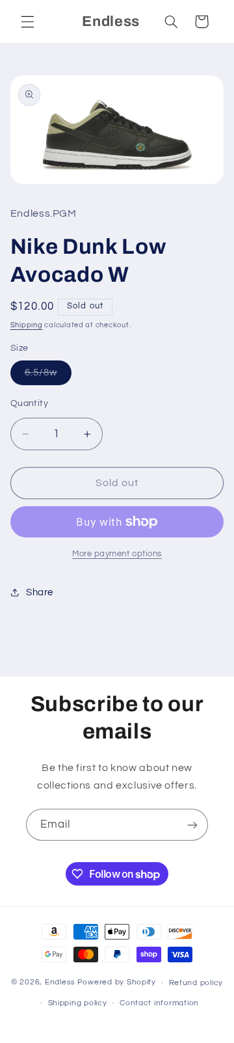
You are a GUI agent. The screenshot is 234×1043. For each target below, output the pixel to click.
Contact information (159, 1003)
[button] (27, 21)
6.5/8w (48, 376)
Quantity (29, 403)
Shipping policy (77, 1003)
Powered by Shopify (116, 982)
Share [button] (39, 592)
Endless (60, 982)
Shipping (26, 325)
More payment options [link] (117, 554)
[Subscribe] (192, 825)
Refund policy (196, 982)
